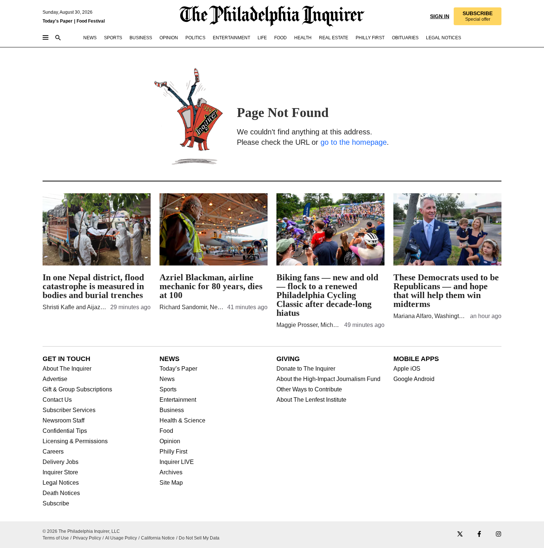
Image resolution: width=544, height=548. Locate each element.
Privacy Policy (87, 538)
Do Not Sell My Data (199, 538)
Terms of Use (56, 538)
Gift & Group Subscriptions (77, 389)
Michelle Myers (340, 325)
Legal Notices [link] (443, 37)
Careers (53, 452)
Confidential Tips (65, 431)
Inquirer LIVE (176, 462)
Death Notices (61, 493)
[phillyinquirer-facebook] (479, 534)
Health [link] (303, 37)
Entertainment (177, 400)
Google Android (413, 379)
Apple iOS (406, 369)
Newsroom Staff (63, 421)
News (167, 379)
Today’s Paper (178, 369)
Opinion (169, 441)
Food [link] (280, 37)
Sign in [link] (439, 16)
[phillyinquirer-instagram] (498, 534)
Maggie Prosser (297, 325)
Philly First (173, 452)
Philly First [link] (370, 37)
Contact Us (57, 400)
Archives (170, 472)
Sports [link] (113, 37)
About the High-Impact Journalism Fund (328, 379)
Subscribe (56, 504)
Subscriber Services (69, 410)
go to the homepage (353, 142)
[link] (477, 16)
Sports (168, 389)
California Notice (158, 538)
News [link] (90, 37)
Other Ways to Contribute (309, 389)
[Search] (58, 38)
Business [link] (141, 37)
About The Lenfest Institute (311, 400)
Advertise (55, 379)
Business (171, 410)
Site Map (171, 483)
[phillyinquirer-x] (460, 534)
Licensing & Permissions (75, 441)
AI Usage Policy (121, 538)
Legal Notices (61, 483)
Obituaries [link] (405, 37)
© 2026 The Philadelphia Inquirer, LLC (81, 531)
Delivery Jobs (60, 462)
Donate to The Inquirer (305, 369)
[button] (477, 16)
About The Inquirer (67, 369)
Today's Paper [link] (58, 21)
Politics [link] (195, 37)
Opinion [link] (168, 37)
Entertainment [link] (231, 37)
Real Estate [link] (333, 37)
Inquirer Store (60, 472)
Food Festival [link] (91, 21)
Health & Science (182, 421)
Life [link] (262, 37)
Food (166, 431)
